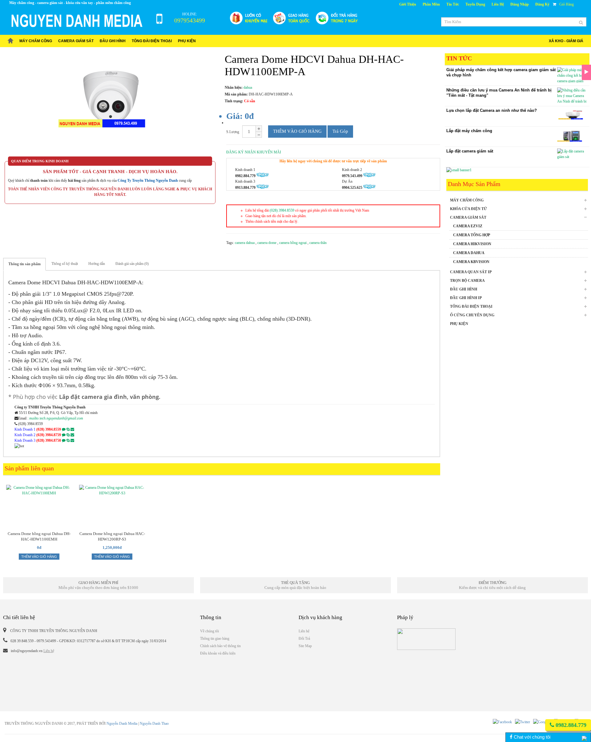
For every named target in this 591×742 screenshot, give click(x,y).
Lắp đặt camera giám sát (469, 151)
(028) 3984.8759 (48, 435)
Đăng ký (542, 4)
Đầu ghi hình (113, 41)
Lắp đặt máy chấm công (469, 130)
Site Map (305, 646)
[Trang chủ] (10, 41)
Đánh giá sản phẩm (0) (132, 264)
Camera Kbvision (471, 262)
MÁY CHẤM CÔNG (35, 41)
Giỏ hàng (566, 4)
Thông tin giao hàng (214, 638)
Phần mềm (431, 4)
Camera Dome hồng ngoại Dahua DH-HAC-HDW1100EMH (39, 536)
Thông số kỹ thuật (64, 264)
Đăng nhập (519, 4)
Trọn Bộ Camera (467, 280)
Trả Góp (340, 131)
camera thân (318, 243)
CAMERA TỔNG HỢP (471, 235)
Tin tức (452, 4)
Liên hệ (498, 4)
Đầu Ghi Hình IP (466, 298)
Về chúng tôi (209, 631)
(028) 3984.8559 (282, 210)
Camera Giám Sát (76, 41)
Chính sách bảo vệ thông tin (220, 646)
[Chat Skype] (68, 429)
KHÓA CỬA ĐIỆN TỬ (468, 209)
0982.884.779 (570, 725)
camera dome (267, 243)
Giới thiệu (407, 4)
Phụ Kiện (187, 41)
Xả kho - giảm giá (566, 41)
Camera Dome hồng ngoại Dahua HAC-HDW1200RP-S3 (112, 536)
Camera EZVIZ (467, 226)
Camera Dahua (468, 253)
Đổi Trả (304, 638)
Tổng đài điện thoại (152, 41)
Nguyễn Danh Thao (154, 723)
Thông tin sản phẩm (24, 264)
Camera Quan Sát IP (471, 272)
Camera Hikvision (472, 244)
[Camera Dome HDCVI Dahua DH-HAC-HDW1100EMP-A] (110, 104)
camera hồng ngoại (293, 243)
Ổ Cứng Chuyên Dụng (472, 315)
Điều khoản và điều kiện (217, 653)
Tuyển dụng (475, 4)
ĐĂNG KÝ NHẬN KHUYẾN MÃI (253, 152)
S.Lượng (232, 132)
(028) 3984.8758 (48, 440)
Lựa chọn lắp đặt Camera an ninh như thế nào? (491, 110)
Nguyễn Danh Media (122, 723)
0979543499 (189, 20)
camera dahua (245, 243)
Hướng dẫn (96, 264)
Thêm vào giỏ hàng (297, 131)
